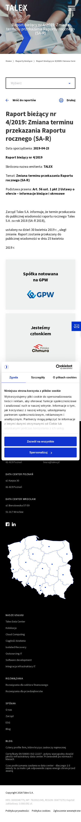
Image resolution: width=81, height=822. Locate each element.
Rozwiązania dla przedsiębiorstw (24, 691)
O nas (9, 709)
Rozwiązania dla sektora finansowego (27, 684)
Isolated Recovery (16, 647)
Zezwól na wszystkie (40, 441)
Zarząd (10, 716)
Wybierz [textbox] (16, 83)
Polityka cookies (41, 810)
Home (9, 61)
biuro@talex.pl (51, 462)
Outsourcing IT (14, 653)
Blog (8, 729)
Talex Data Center (15, 621)
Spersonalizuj (38, 452)
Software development (19, 660)
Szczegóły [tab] (38, 377)
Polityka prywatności (17, 810)
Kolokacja (11, 628)
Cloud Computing (15, 634)
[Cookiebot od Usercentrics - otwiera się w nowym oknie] (60, 366)
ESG (8, 722)
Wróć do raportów (24, 100)
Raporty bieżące (23, 61)
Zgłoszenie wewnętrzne (67, 810)
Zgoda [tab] (13, 377)
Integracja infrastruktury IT (20, 666)
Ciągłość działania (16, 640)
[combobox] (40, 83)
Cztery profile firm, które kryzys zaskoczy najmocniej (36, 747)
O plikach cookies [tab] (65, 377)
